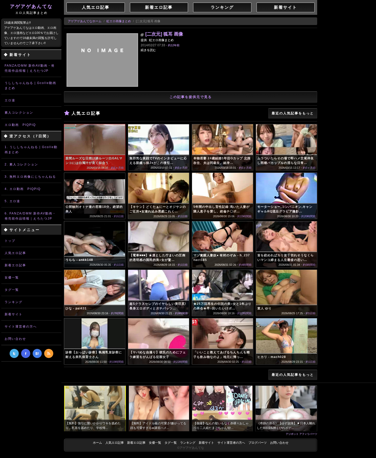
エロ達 (10, 100)
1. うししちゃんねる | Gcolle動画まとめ (31, 149)
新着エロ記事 (15, 265)
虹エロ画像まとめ (118, 21)
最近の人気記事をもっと (293, 113)
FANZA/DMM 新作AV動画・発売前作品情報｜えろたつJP (30, 68)
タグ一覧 (12, 290)
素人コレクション (19, 112)
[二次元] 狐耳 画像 (164, 34)
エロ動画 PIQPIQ (20, 125)
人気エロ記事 (15, 253)
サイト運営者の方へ (21, 326)
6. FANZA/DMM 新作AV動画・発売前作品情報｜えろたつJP (30, 216)
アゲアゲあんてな (31, 9)
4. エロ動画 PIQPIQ (23, 189)
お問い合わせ (15, 339)
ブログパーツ (257, 442)
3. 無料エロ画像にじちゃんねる (30, 176)
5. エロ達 (12, 201)
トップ (10, 241)
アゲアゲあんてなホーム (85, 21)
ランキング (14, 302)
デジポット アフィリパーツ (301, 433)
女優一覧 (12, 277)
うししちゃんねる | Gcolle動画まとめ (30, 85)
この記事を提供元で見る (191, 97)
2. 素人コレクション (21, 164)
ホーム (97, 442)
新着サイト (14, 314)
